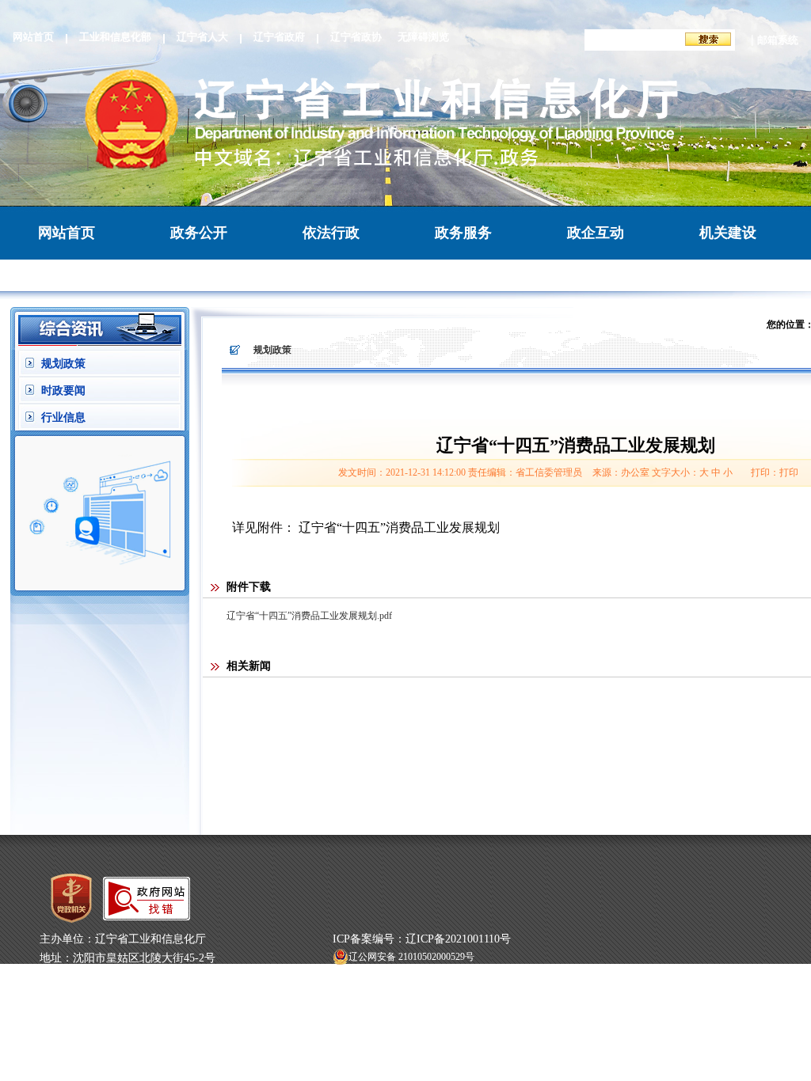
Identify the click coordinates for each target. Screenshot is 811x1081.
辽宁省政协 (356, 37)
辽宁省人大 (202, 37)
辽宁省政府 (279, 37)
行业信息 (63, 417)
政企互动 (595, 233)
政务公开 (198, 233)
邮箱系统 (777, 40)
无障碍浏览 (423, 37)
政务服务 (463, 233)
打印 (788, 472)
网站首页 (33, 37)
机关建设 (727, 233)
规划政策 (63, 364)
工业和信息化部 (115, 37)
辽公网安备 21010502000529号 (411, 956)
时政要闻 (63, 390)
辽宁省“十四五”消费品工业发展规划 (399, 527)
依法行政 (331, 233)
